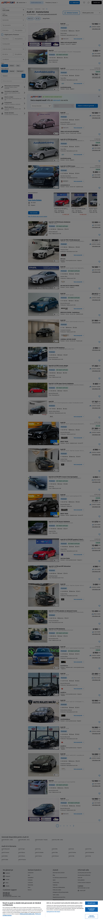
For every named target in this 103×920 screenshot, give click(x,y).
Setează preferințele (91, 916)
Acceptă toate (91, 903)
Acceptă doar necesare (91, 909)
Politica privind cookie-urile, (27, 914)
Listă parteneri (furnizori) (53, 911)
